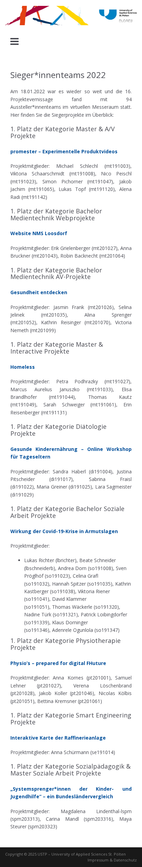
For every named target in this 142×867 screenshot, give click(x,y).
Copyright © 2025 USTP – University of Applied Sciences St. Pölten (65, 854)
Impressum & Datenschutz (112, 860)
